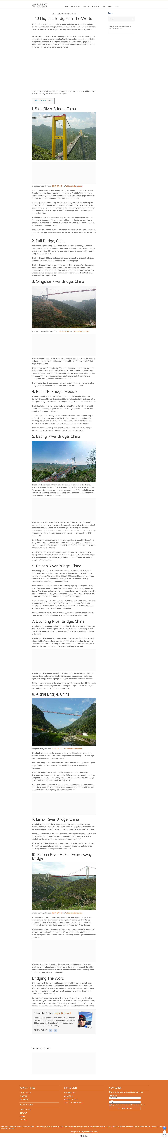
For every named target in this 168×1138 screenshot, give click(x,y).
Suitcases (86, 6)
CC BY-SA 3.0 (57, 186)
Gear (103, 6)
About (110, 6)
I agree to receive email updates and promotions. (128, 1105)
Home (66, 6)
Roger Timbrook (62, 1013)
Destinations (75, 6)
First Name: (113, 1096)
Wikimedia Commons (73, 186)
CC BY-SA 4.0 (64, 331)
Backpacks (95, 6)
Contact (118, 6)
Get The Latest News (125, 1108)
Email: (111, 1100)
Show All (50, 100)
